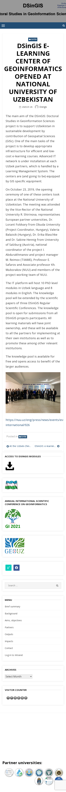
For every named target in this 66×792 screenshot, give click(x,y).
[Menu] (3, 25)
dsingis (43, 106)
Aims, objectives (13, 620)
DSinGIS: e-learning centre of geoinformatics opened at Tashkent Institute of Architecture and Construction (47, 446)
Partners (9, 627)
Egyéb (34, 39)
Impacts (9, 641)
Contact (9, 648)
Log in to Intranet (14, 655)
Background (11, 613)
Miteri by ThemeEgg (47, 737)
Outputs (9, 634)
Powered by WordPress (21, 737)
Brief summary (12, 606)
